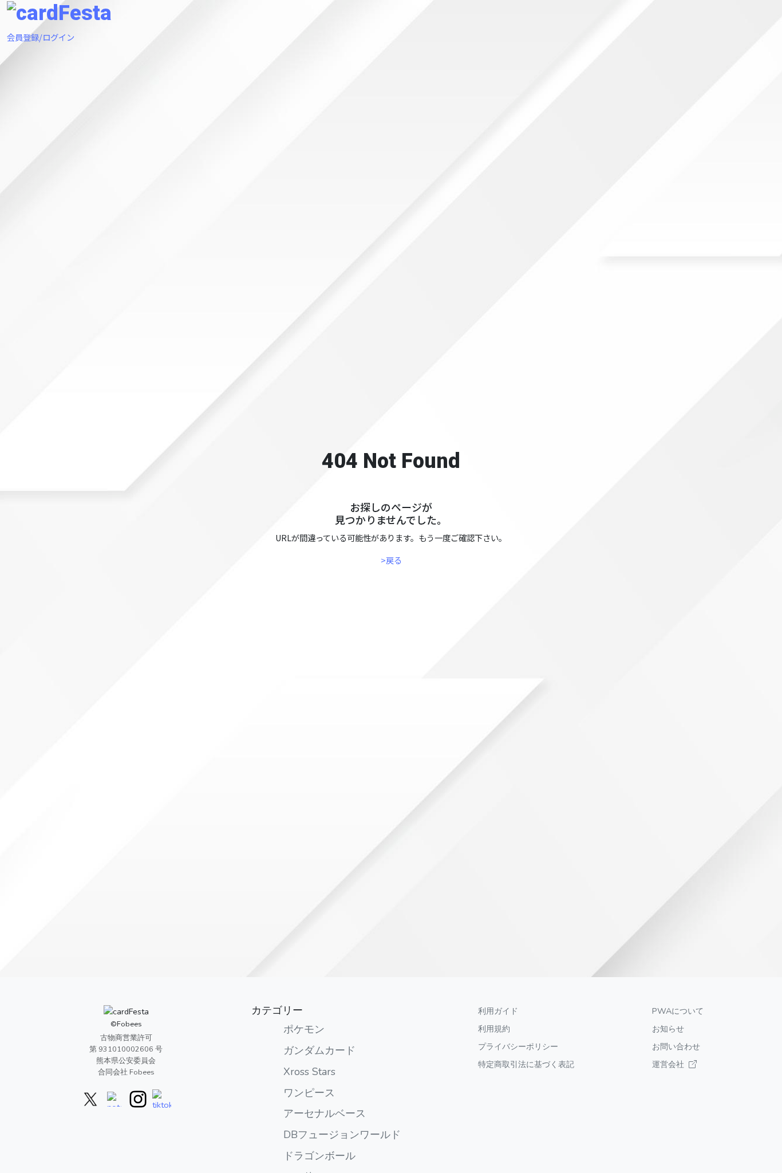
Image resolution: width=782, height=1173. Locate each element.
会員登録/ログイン (40, 37)
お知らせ (668, 1028)
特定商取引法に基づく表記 (526, 1064)
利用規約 (494, 1028)
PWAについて (678, 1011)
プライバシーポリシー (518, 1046)
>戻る (391, 560)
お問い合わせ (676, 1046)
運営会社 (668, 1064)
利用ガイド (498, 1011)
